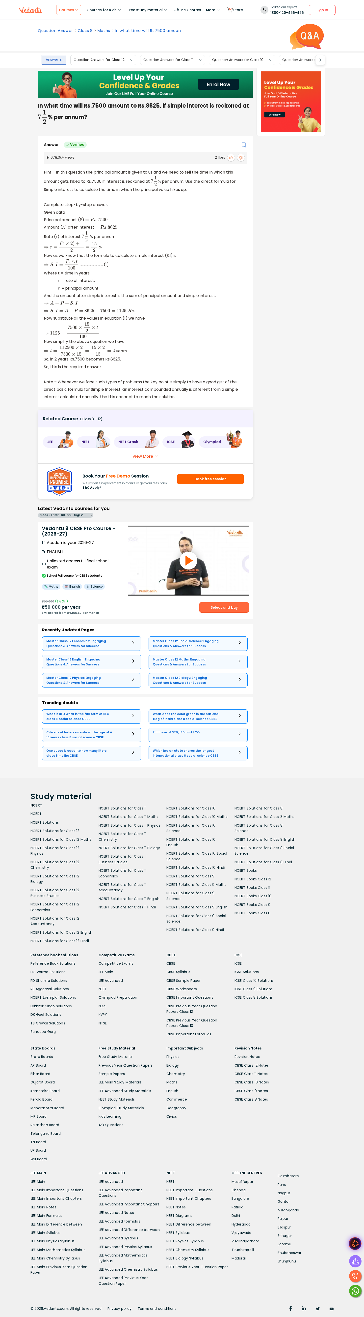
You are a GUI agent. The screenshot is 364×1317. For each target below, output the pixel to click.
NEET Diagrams (179, 1215)
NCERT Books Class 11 (252, 887)
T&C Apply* (91, 487)
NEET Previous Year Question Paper (197, 1266)
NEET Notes (176, 1207)
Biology (172, 1065)
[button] (58, 442)
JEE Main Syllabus (45, 1232)
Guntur (284, 1201)
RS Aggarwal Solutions (49, 989)
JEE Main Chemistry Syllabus (55, 1258)
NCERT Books (245, 870)
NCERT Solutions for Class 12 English (61, 932)
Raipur (283, 1218)
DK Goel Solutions (45, 1014)
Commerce (176, 1099)
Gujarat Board (42, 1082)
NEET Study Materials (117, 1099)
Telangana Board (45, 1133)
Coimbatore (288, 1175)
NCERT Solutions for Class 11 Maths (128, 816)
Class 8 (85, 30)
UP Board (38, 1150)
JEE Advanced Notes (116, 1212)
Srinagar (285, 1235)
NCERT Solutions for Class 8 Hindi (263, 862)
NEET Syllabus (178, 1232)
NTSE (103, 1023)
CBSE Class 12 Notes (251, 1065)
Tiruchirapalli (243, 1249)
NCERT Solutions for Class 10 (191, 808)
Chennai (239, 1190)
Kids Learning (110, 1116)
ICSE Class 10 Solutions (254, 980)
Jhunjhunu (287, 1261)
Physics (172, 1056)
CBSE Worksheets (181, 989)
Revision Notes (247, 1056)
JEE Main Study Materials (120, 1082)
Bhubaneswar (289, 1252)
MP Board (38, 1116)
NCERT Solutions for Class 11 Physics (129, 825)
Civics (171, 1116)
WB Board (38, 1159)
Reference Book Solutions (53, 963)
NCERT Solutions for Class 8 (258, 808)
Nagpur (284, 1193)
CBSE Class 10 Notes (251, 1082)
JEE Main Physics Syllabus (52, 1241)
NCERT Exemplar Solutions (53, 997)
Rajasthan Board (44, 1124)
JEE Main (106, 971)
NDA (102, 1006)
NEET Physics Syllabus (185, 1241)
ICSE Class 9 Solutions (253, 989)
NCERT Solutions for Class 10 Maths (197, 816)
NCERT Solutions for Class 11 (123, 808)
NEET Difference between (188, 1224)
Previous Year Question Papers (126, 1065)
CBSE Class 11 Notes (251, 1073)
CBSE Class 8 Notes (251, 1099)
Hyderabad (241, 1224)
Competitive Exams (116, 963)
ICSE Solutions (246, 971)
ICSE (238, 963)
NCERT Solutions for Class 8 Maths (264, 816)
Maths (103, 30)
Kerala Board (41, 1099)
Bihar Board (40, 1073)
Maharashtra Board (47, 1108)
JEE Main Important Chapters (56, 1198)
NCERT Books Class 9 (252, 904)
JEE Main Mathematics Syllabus (57, 1249)
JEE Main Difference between (56, 1224)
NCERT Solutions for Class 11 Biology (129, 847)
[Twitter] (318, 1309)
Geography (176, 1108)
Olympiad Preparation (118, 997)
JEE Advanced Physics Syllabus (125, 1246)
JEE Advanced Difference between (129, 1229)
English (172, 1090)
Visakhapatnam (246, 1241)
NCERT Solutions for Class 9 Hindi (195, 929)
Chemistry (175, 1073)
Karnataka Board (45, 1090)
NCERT (36, 813)
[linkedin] (304, 1309)
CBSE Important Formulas (188, 1034)
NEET (103, 989)
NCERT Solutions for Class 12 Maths (60, 839)
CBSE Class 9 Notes (251, 1090)
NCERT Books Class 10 (253, 896)
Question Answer (55, 30)
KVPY (103, 1014)
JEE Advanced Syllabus (118, 1238)
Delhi (236, 1215)
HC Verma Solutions (48, 971)
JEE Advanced (111, 980)
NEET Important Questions (189, 1190)
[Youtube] (332, 1309)
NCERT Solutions (44, 822)
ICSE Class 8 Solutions (253, 997)
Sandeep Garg (43, 1031)
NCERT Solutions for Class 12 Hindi (59, 940)
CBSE (170, 963)
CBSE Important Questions (189, 997)
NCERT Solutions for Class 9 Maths (196, 884)
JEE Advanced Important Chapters (129, 1204)
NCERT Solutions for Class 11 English (129, 898)
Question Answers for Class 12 (99, 60)
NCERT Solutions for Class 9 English (197, 907)
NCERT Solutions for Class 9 (190, 876)
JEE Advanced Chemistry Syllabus (128, 1269)
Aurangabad (288, 1210)
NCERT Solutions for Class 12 (54, 830)
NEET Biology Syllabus (184, 1258)
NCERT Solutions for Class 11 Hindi (127, 907)
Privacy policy (119, 1308)
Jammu (284, 1244)
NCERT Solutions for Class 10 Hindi (195, 867)
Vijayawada (242, 1232)
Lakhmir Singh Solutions (51, 1006)
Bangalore (240, 1198)
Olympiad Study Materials (121, 1108)
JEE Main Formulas (46, 1215)
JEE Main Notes (43, 1207)
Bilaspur (284, 1227)
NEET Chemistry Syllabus (187, 1249)
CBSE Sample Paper (183, 980)
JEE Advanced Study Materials (125, 1090)
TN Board (38, 1141)
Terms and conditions (157, 1308)
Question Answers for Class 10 (237, 60)
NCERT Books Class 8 (252, 913)
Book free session (211, 479)
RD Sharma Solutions (48, 980)
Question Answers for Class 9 (307, 60)
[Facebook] (290, 1309)
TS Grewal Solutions (47, 1023)
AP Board (38, 1065)
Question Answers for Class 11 (168, 60)
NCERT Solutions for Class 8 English (265, 839)
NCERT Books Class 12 (252, 879)
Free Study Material (116, 1056)
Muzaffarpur (242, 1181)
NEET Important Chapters (188, 1198)
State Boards (41, 1056)
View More (142, 456)
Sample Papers (112, 1073)
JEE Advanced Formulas (119, 1221)
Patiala (237, 1207)
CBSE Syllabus (178, 971)
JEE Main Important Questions (56, 1190)
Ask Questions (111, 1124)
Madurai (239, 1258)
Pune (282, 1184)
